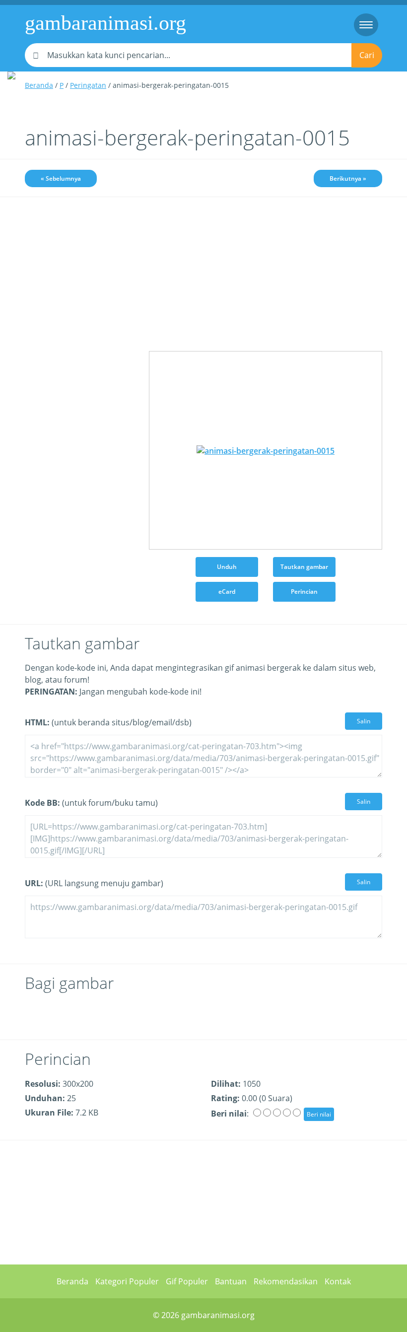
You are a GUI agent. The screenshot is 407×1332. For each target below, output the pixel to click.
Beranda (39, 85)
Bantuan (231, 1281)
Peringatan (88, 85)
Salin (363, 721)
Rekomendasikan (286, 1281)
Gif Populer (187, 1281)
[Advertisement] (79, 261)
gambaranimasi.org (105, 22)
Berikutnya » (348, 178)
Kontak (338, 1281)
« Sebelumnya (61, 178)
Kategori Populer (127, 1281)
